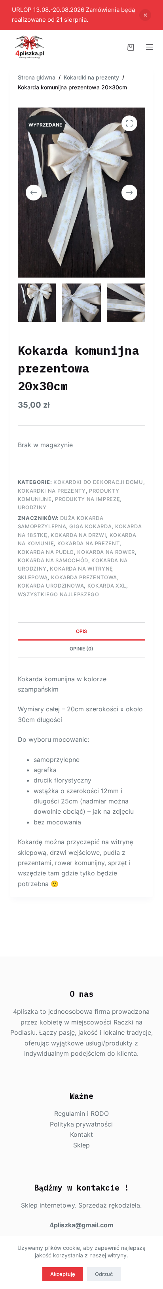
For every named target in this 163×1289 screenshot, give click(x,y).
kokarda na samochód (53, 560)
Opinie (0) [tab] (81, 649)
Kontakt (81, 1134)
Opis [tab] (81, 631)
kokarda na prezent (88, 543)
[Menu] (149, 47)
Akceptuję (62, 1274)
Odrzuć (104, 1274)
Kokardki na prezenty (52, 491)
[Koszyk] (130, 47)
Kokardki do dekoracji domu (98, 482)
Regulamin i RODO (81, 1113)
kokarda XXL (106, 585)
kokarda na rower (106, 552)
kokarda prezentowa (84, 577)
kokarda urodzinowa (51, 585)
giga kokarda (90, 526)
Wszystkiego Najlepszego (58, 594)
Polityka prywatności (81, 1124)
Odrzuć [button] (145, 15)
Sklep (81, 1145)
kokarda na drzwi (78, 535)
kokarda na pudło (46, 552)
